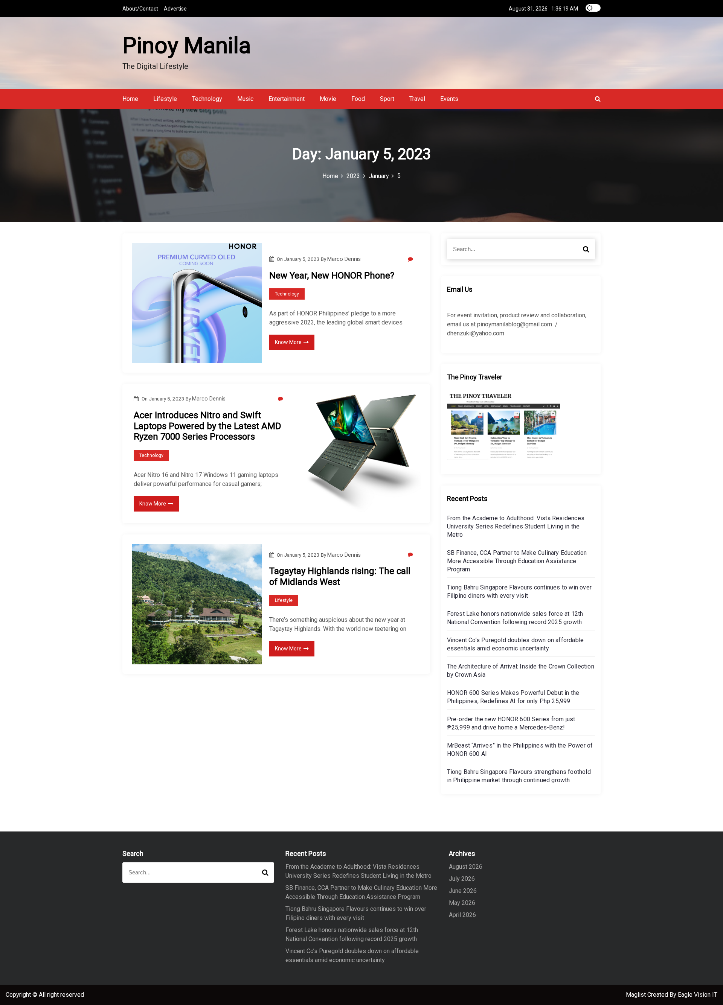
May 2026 (462, 902)
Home (130, 98)
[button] (598, 98)
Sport (387, 98)
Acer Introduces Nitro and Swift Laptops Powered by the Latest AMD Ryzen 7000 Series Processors (207, 426)
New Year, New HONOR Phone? (331, 275)
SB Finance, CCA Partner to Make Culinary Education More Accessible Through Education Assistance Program (517, 561)
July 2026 (462, 878)
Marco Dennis (344, 259)
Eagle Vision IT (697, 994)
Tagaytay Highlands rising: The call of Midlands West (339, 576)
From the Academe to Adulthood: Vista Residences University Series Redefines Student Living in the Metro (515, 526)
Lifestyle (165, 98)
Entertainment (286, 98)
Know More (288, 342)
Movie (328, 98)
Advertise (175, 9)
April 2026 (462, 914)
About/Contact (140, 9)
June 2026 (463, 890)
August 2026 (465, 866)
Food (358, 98)
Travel (417, 98)
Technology (207, 98)
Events (449, 98)
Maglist (636, 994)
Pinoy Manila (186, 45)
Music (245, 98)
